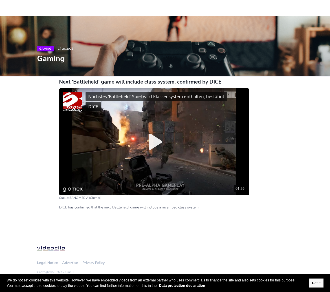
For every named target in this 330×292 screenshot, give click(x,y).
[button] (158, 286)
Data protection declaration (182, 286)
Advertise (70, 262)
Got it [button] (316, 283)
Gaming (45, 49)
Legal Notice (47, 262)
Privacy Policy (93, 262)
